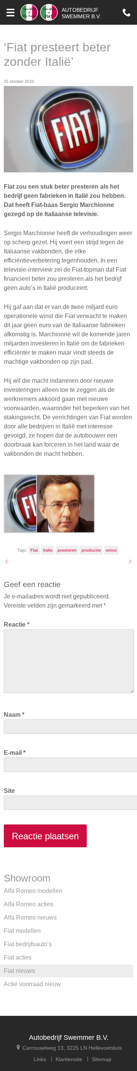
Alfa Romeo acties (28, 904)
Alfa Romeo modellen (33, 891)
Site (9, 791)
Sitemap (102, 1059)
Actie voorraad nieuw (32, 984)
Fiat (34, 550)
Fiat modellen (22, 931)
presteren (66, 550)
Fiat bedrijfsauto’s (28, 944)
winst (111, 550)
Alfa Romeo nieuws (30, 917)
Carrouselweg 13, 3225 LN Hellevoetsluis (71, 1047)
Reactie (16, 624)
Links (39, 1059)
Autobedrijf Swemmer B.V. (68, 1037)
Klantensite (69, 1059)
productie (91, 550)
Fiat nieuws (19, 971)
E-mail (14, 753)
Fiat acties (18, 957)
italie (48, 550)
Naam (14, 714)
